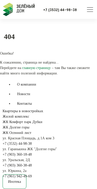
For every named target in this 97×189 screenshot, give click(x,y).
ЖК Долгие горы (16, 127)
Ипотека (14, 182)
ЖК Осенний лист (17, 133)
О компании (26, 84)
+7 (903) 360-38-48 (17, 165)
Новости (23, 94)
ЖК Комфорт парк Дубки (22, 122)
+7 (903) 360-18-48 (17, 154)
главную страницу (36, 68)
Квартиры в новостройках (23, 111)
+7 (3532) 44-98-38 (17, 144)
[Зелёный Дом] (18, 9)
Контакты (24, 103)
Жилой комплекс (16, 116)
